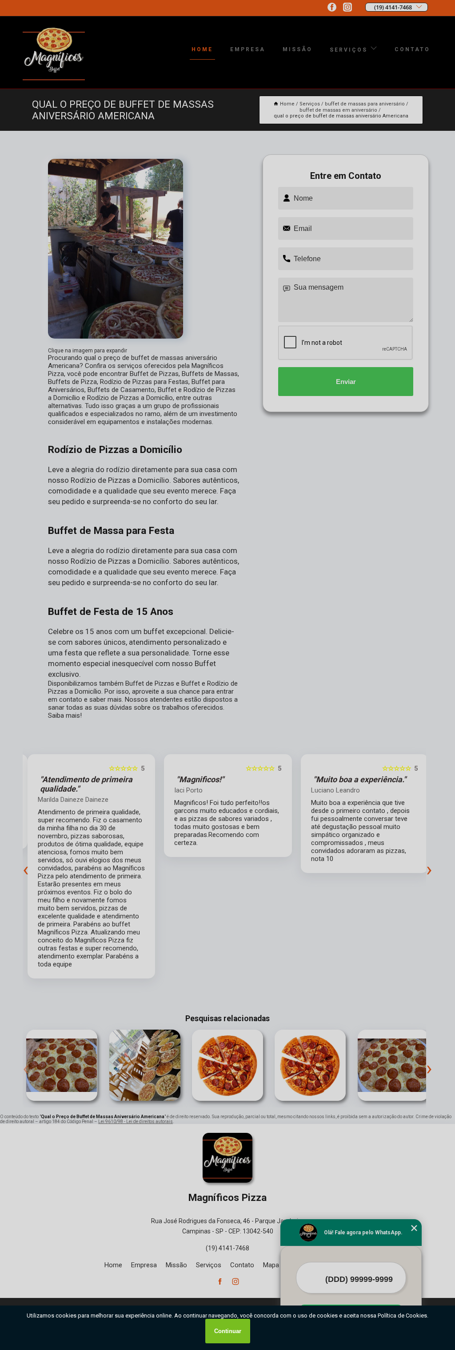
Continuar (227, 1331)
